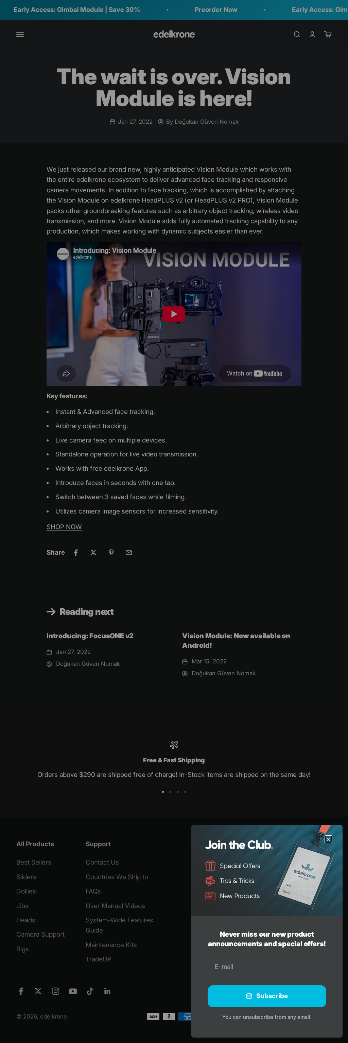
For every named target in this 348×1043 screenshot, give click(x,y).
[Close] (328, 839)
